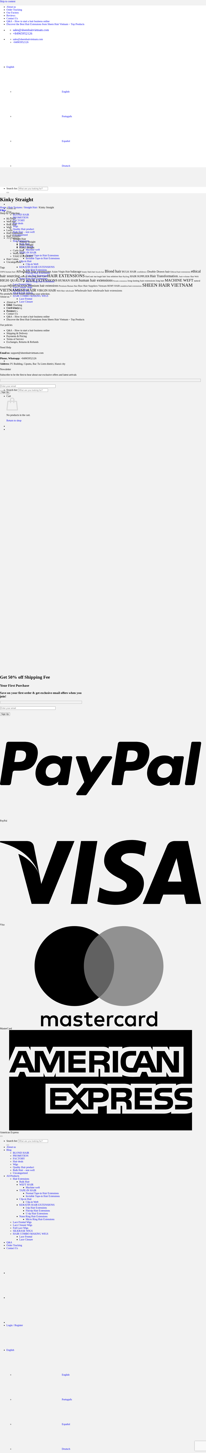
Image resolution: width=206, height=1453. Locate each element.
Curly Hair (18, 250)
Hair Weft (194, 276)
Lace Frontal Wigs (22, 1222)
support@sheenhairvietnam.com (27, 353)
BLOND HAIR (21, 214)
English (10, 67)
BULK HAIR (129, 271)
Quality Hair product (23, 229)
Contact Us (12, 18)
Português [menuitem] (66, 116)
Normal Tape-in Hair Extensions (42, 255)
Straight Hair (30, 207)
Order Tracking (14, 9)
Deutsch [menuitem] (65, 165)
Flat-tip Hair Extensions (38, 1210)
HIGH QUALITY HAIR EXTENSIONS (28, 280)
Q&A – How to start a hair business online (28, 21)
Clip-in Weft (32, 264)
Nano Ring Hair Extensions (33, 1216)
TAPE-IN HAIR (27, 252)
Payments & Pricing (16, 336)
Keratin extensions (120, 281)
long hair (160, 280)
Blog (8, 211)
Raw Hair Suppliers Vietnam (92, 285)
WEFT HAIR (26, 1184)
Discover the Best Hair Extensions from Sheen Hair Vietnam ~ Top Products (45, 24)
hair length (98, 277)
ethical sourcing (28, 276)
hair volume (184, 276)
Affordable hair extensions (33, 271)
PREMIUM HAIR (17, 285)
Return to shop (13, 420)
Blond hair (113, 271)
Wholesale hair (83, 290)
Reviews (10, 15)
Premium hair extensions (43, 285)
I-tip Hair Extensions (36, 1207)
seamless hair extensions (131, 286)
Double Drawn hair (158, 271)
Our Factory (12, 12)
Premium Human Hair (68, 286)
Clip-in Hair (25, 261)
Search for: (12, 390)
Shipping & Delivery (17, 333)
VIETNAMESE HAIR (18, 290)
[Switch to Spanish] (30, 361)
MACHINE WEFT (179, 280)
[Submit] (7, 394)
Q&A (9, 1242)
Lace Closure (26, 301)
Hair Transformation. (164, 276)
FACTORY (19, 220)
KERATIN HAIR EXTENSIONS (37, 267)
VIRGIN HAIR (46, 290)
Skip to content (7, 1)
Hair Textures (15, 207)
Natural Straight (27, 241)
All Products (12, 1176)
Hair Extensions (14, 233)
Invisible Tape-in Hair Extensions (43, 258)
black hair (91, 272)
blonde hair (100, 272)
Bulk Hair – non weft (24, 232)
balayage (75, 271)
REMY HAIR (113, 286)
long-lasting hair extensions (141, 280)
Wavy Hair (18, 253)
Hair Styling (124, 276)
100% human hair (7, 272)
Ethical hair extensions (180, 272)
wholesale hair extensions (107, 290)
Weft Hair (61, 291)
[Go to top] (1, 1136)
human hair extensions (96, 280)
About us (11, 6)
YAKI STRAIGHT (23, 256)
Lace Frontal (25, 298)
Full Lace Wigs (20, 1228)
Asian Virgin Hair (61, 271)
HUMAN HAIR (68, 280)
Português (66, 1399)
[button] (3, 210)
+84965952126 (28, 358)
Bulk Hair (11, 224)
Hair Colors (12, 259)
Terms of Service (15, 339)
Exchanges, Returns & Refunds (22, 342)
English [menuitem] (65, 91)
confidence (142, 272)
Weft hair (11, 221)
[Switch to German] (30, 1322)
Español (65, 1424)
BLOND (11, 218)
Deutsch (65, 1449)
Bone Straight (26, 244)
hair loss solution (110, 276)
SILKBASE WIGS (23, 1230)
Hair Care (42, 276)
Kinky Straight (26, 247)
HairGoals (89, 277)
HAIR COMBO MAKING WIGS (30, 296)
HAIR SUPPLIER (139, 276)
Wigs (15, 226)
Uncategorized (20, 234)
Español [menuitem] (65, 141)
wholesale (70, 291)
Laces (9, 230)
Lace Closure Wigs (22, 1225)
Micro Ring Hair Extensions (40, 1219)
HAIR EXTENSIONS (66, 275)
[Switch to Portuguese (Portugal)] (30, 336)
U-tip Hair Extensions (37, 1213)
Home (3, 207)
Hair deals (18, 223)
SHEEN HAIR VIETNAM (167, 285)
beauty (84, 272)
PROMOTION (20, 217)
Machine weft (33, 249)
